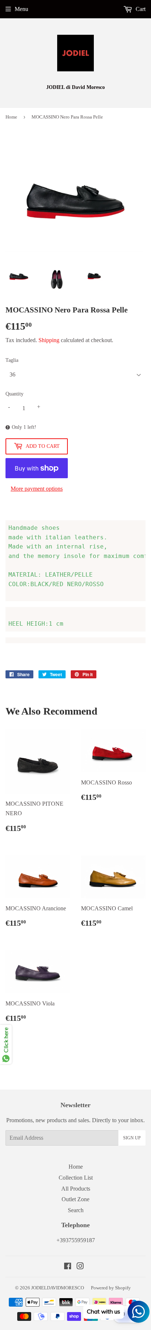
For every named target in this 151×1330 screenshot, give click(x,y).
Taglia (11, 360)
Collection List (76, 1177)
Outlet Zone (75, 1199)
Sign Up (132, 1137)
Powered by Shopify (111, 1287)
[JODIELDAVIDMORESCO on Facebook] (67, 1267)
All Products (75, 1188)
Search (76, 1210)
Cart (140, 9)
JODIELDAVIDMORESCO (57, 1287)
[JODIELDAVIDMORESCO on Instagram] (80, 1267)
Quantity (14, 394)
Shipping (48, 340)
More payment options (37, 489)
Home (11, 117)
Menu (21, 9)
